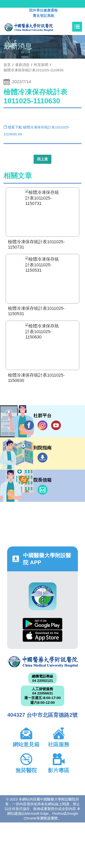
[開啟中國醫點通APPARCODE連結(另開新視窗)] (43, 596)
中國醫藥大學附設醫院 (42, 662)
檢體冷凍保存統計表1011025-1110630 (33, 70)
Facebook (29, 425)
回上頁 (42, 159)
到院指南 (42, 457)
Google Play (42, 624)
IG (42, 425)
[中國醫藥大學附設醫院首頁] (34, 26)
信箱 (42, 490)
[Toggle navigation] (77, 27)
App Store (42, 636)
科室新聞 (41, 65)
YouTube (56, 425)
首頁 (7, 65)
